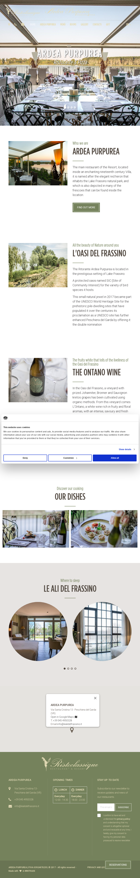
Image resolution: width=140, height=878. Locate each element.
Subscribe (123, 807)
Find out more (86, 207)
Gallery (84, 24)
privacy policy (123, 819)
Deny (25, 458)
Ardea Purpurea (48, 24)
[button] (129, 24)
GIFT (108, 24)
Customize (68, 458)
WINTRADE (30, 871)
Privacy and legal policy (101, 867)
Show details (125, 449)
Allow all (115, 458)
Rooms (73, 24)
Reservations (118, 864)
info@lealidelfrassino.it (69, 724)
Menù (62, 24)
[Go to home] (70, 11)
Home (33, 24)
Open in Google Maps (63, 717)
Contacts (97, 24)
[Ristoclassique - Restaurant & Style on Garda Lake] (23, 12)
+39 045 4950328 (62, 720)
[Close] (95, 698)
